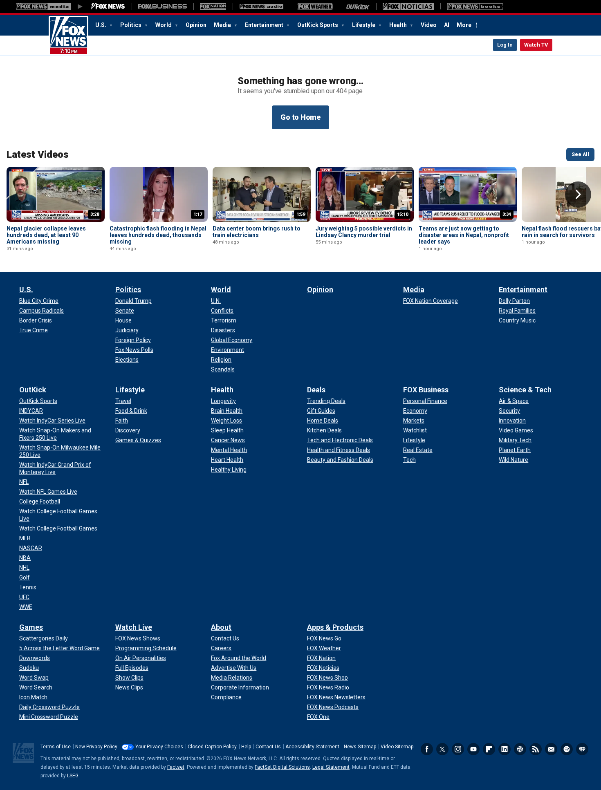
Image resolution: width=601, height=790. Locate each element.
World (164, 25)
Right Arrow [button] (578, 194)
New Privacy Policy (96, 747)
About (221, 627)
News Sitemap (360, 747)
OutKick (32, 389)
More (464, 25)
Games (31, 627)
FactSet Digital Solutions (282, 767)
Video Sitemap (397, 747)
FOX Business (426, 389)
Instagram (458, 749)
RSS (535, 749)
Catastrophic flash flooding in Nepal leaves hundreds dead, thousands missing (158, 235)
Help (246, 747)
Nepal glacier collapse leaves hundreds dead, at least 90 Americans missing (46, 235)
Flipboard (489, 749)
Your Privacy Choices (159, 747)
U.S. (101, 25)
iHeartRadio (582, 749)
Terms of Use (55, 747)
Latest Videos (38, 154)
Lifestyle (364, 25)
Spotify (567, 749)
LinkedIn (504, 749)
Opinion (196, 25)
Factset (175, 767)
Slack (520, 749)
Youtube (473, 749)
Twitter (442, 749)
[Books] (475, 6)
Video (429, 25)
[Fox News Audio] (261, 6)
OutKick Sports (318, 25)
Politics (131, 25)
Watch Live (133, 627)
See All (580, 154)
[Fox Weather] (314, 6)
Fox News (68, 35)
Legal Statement (331, 767)
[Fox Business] (162, 6)
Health (398, 25)
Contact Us (268, 747)
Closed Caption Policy (212, 747)
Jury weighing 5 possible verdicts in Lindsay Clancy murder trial (364, 231)
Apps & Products (335, 627)
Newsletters (551, 749)
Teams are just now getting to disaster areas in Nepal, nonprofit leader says (464, 235)
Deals (316, 389)
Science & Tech (525, 389)
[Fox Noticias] (408, 6)
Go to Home (300, 117)
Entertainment (265, 25)
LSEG (72, 776)
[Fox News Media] (108, 6)
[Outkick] (358, 6)
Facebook (427, 749)
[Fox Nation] (213, 6)
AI (446, 25)
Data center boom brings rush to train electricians (256, 231)
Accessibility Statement (312, 747)
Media (223, 25)
